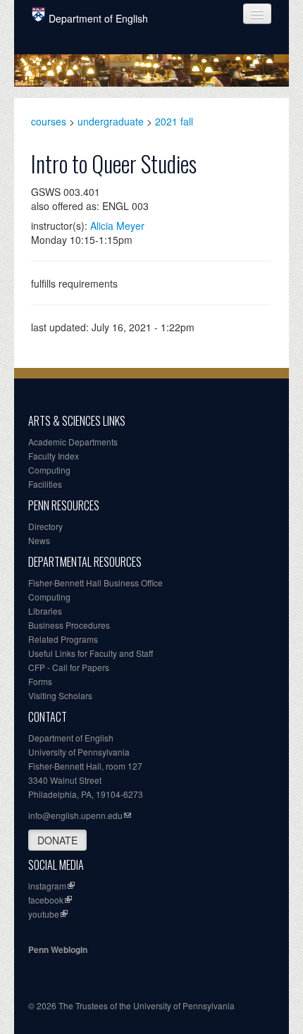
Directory (45, 526)
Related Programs (63, 639)
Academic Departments (73, 442)
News (39, 540)
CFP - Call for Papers (68, 667)
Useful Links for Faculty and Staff (90, 653)
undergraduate (111, 121)
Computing (49, 470)
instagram (47, 886)
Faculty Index (53, 456)
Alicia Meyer (117, 226)
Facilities (45, 484)
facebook (45, 900)
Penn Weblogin (57, 949)
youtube (43, 914)
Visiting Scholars (60, 695)
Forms (40, 681)
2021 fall (174, 121)
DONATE (57, 840)
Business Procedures (69, 625)
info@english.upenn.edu (75, 815)
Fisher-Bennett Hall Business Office (95, 583)
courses (48, 121)
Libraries (45, 611)
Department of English (98, 18)
